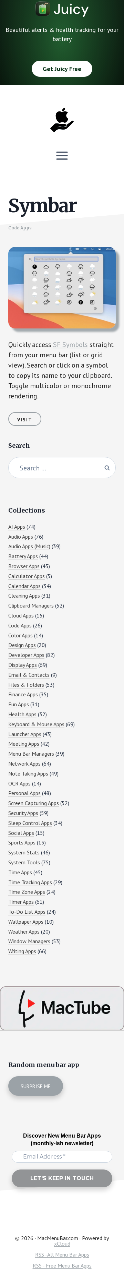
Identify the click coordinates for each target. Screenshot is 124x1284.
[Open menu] (62, 155)
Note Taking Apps (28, 773)
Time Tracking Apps (30, 882)
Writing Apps (22, 951)
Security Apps (23, 812)
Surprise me (36, 1086)
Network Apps (24, 763)
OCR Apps (19, 783)
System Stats (24, 852)
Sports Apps (21, 842)
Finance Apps (23, 694)
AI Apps (16, 526)
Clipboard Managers (31, 605)
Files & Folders (26, 684)
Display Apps (22, 664)
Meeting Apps (23, 743)
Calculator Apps (26, 576)
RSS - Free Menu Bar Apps (62, 1265)
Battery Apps (23, 556)
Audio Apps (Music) (29, 546)
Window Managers (29, 941)
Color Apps (20, 635)
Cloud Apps (21, 615)
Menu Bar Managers (31, 753)
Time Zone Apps (26, 891)
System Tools (24, 862)
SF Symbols (70, 344)
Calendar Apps (24, 586)
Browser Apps (24, 566)
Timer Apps (21, 901)
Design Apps (22, 644)
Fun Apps (18, 704)
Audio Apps (20, 536)
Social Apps (21, 832)
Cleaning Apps (24, 595)
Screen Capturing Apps (33, 803)
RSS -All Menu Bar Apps (62, 1254)
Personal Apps (24, 793)
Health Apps (22, 714)
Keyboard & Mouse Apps (36, 724)
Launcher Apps (24, 734)
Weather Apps (24, 931)
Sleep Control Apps (30, 822)
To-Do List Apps (26, 911)
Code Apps (20, 227)
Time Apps (20, 872)
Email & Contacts (29, 674)
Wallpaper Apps (25, 921)
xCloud (62, 1243)
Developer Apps (26, 654)
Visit (24, 420)
